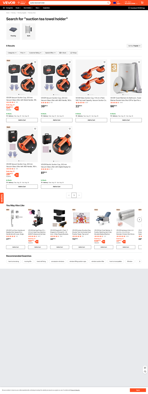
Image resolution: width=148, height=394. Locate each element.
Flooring (13, 13)
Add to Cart (22, 120)
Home (7, 13)
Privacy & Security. (75, 390)
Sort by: (130, 46)
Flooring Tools (32, 13)
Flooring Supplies (22, 13)
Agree (138, 390)
